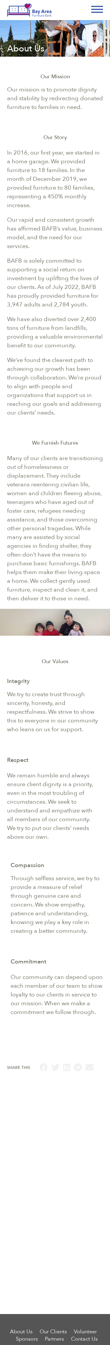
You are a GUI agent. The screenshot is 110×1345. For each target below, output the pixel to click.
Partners (54, 1339)
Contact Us (84, 1339)
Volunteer (85, 1331)
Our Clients (53, 1331)
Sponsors (27, 1339)
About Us (21, 1331)
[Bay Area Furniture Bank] (55, 10)
